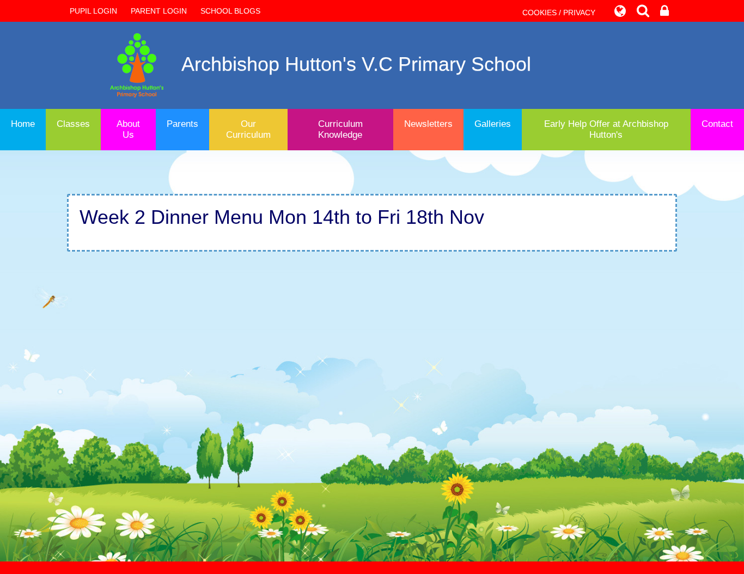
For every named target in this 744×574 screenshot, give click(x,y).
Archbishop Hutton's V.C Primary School (356, 64)
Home (23, 124)
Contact (717, 124)
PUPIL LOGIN (93, 11)
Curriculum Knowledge (340, 129)
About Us (128, 129)
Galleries (492, 124)
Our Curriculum (248, 129)
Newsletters (428, 124)
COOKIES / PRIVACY (558, 12)
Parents (182, 124)
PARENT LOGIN (159, 11)
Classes (73, 124)
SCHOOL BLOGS (230, 11)
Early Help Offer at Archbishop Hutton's (606, 129)
